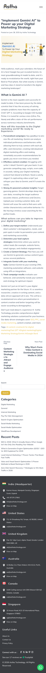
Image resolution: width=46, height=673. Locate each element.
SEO (32, 319)
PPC (37, 319)
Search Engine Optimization (12, 420)
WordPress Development (11, 431)
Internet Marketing (8, 412)
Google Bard (32, 333)
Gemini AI (22, 333)
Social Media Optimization (11, 427)
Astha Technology (17, 662)
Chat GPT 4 (15, 330)
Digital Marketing (8, 404)
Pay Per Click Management (12, 416)
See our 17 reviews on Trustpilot (17, 657)
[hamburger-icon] (41, 7)
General (4, 408)
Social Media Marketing (10, 423)
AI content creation (14, 327)
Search (3, 383)
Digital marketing (28, 330)
